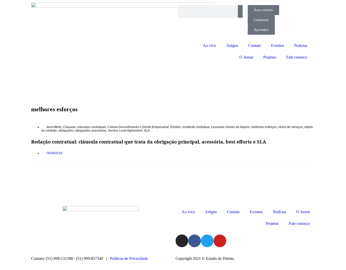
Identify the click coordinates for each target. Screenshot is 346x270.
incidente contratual (195, 127)
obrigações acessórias (90, 130)
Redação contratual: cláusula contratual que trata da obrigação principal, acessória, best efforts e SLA (148, 142)
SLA (147, 130)
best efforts (54, 127)
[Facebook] (194, 241)
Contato (254, 45)
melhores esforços (264, 127)
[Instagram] (182, 241)
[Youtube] (220, 241)
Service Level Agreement (125, 130)
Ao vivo (209, 45)
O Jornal (246, 57)
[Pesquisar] (240, 11)
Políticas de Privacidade (129, 258)
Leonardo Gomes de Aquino (230, 127)
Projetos (269, 57)
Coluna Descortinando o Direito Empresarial (138, 127)
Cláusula (69, 127)
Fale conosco (296, 57)
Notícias (300, 45)
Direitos (175, 127)
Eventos (277, 45)
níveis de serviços (290, 127)
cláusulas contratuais (91, 127)
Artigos (232, 45)
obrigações (66, 130)
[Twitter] (207, 241)
